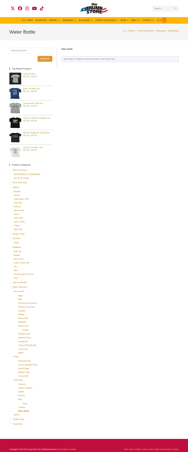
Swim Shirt (18, 218)
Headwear (17, 247)
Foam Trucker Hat (21, 263)
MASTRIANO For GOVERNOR (27, 174)
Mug (20, 399)
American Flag (24, 361)
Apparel (16, 187)
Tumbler (21, 407)
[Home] (124, 31)
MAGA (17, 415)
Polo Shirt (18, 203)
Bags (20, 295)
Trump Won (17, 424)
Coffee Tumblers (25, 388)
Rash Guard (19, 210)
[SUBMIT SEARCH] (176, 8)
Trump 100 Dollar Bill (27, 345)
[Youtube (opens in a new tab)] (34, 8)
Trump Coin (23, 349)
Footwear (16, 238)
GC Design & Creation (67, 449)
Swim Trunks (19, 222)
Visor (16, 278)
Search (45, 59)
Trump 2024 (23, 376)
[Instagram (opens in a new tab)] (27, 8)
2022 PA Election (20, 170)
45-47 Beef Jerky (20, 183)
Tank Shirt (18, 229)
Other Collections (20, 287)
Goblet (21, 392)
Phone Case (23, 326)
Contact (175, 449)
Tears (25, 403)
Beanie (17, 255)
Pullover (17, 206)
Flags (16, 357)
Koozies (21, 395)
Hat (15, 266)
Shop (151, 449)
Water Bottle (173, 31)
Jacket (17, 195)
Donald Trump (19, 234)
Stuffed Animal (24, 338)
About (157, 449)
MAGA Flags (23, 368)
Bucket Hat (18, 259)
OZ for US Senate (21, 178)
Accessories (19, 291)
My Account (166, 449)
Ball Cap (17, 251)
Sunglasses (23, 341)
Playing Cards (24, 334)
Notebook (22, 322)
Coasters (22, 384)
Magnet (21, 314)
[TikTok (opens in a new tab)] (42, 8)
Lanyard (21, 311)
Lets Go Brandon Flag (27, 365)
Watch (21, 353)
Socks (16, 214)
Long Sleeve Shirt (21, 199)
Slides (16, 243)
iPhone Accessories (26, 307)
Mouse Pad (23, 318)
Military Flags (24, 372)
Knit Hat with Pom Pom (24, 274)
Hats (16, 270)
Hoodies (17, 191)
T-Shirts (17, 225)
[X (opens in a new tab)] (12, 8)
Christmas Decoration (27, 303)
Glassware (18, 380)
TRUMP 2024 (18, 419)
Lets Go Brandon (20, 282)
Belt (20, 299)
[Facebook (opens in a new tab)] (20, 8)
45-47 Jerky (128, 449)
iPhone (25, 330)
